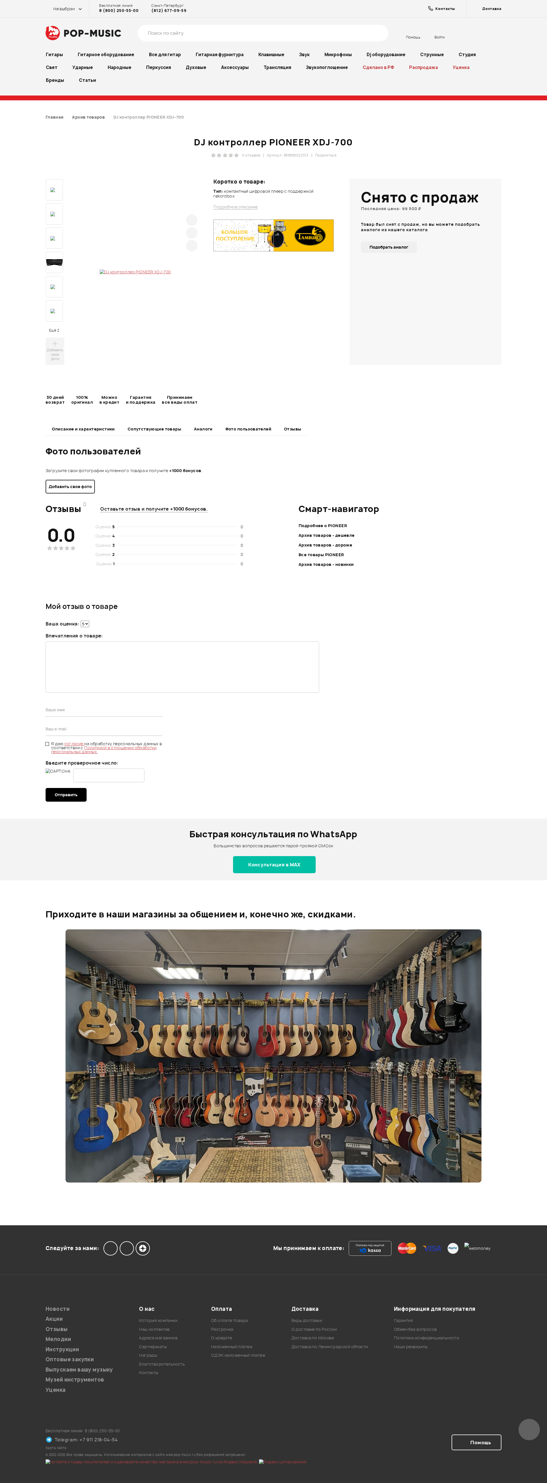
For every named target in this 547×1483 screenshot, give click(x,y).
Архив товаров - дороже (325, 545)
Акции (54, 1318)
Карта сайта (56, 1448)
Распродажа (423, 67)
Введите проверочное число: (82, 763)
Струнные (432, 55)
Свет (52, 67)
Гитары (54, 55)
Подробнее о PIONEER (323, 525)
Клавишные (271, 55)
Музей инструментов (75, 1379)
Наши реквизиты (411, 1346)
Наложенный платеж (231, 1346)
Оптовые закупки (70, 1359)
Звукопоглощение (327, 67)
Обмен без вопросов (415, 1329)
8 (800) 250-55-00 (118, 10)
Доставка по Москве (312, 1337)
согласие (74, 743)
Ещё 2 (54, 330)
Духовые (196, 67)
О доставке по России (314, 1329)
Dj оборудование (386, 55)
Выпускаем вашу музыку (79, 1369)
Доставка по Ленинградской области (329, 1346)
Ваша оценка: (62, 624)
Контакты (148, 1372)
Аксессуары (235, 67)
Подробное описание (235, 207)
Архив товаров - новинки (326, 564)
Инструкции (62, 1349)
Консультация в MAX (274, 865)
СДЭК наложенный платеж (238, 1355)
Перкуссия (158, 67)
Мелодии (58, 1339)
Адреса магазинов (158, 1337)
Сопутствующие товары (154, 429)
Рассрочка (222, 1329)
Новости (58, 1309)
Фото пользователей (248, 429)
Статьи (87, 80)
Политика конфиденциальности (426, 1337)
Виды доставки (306, 1320)
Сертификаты (153, 1346)
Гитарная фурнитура (220, 55)
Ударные (82, 67)
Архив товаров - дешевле (327, 535)
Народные (119, 67)
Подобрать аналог (389, 247)
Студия (467, 55)
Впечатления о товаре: (74, 636)
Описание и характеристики (83, 429)
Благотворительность (162, 1364)
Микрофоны (338, 55)
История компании (158, 1320)
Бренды (55, 80)
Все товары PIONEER (321, 554)
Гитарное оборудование (106, 55)
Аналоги (203, 429)
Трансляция (277, 67)
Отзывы (292, 429)
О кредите (221, 1337)
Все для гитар (165, 55)
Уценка (461, 67)
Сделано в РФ (378, 67)
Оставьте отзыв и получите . (154, 509)
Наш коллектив (154, 1329)
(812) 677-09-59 (168, 10)
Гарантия (403, 1320)
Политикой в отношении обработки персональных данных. (103, 749)
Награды (148, 1355)
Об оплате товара (229, 1320)
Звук (304, 55)
